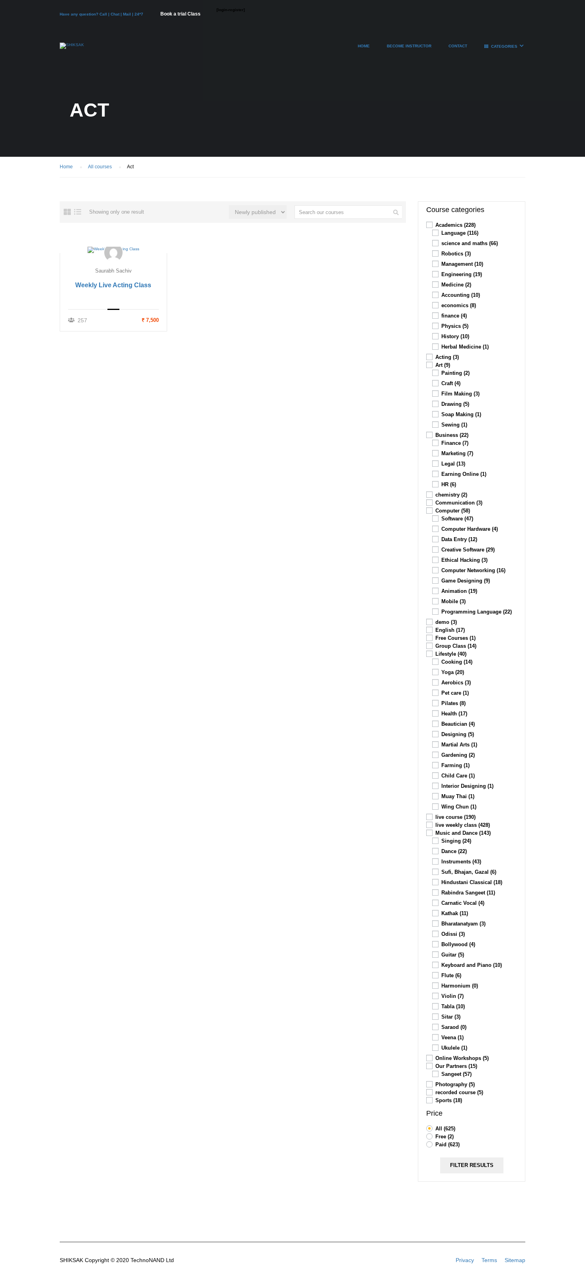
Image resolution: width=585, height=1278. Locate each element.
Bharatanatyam (463, 924)
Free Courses (455, 638)
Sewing (454, 425)
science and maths (469, 243)
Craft (450, 383)
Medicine (456, 285)
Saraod (453, 1027)
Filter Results (471, 1165)
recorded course (459, 1092)
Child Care (458, 776)
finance (454, 316)
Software (457, 519)
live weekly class (462, 825)
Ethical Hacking (464, 560)
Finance (454, 443)
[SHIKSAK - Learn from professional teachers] (72, 50)
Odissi (453, 934)
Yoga (452, 672)
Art (442, 365)
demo (446, 622)
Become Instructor (409, 46)
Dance (454, 851)
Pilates (453, 703)
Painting (455, 373)
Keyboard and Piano (471, 965)
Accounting (460, 295)
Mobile (453, 601)
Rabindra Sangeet (468, 893)
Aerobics (456, 683)
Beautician (458, 724)
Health (454, 714)
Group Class (455, 646)
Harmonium (459, 986)
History (455, 336)
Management (462, 264)
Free (444, 1137)
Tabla (453, 1006)
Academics (455, 225)
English (450, 630)
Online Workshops (462, 1058)
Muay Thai (457, 796)
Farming (455, 765)
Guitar (452, 955)
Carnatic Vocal (462, 903)
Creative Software (468, 550)
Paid (447, 1144)
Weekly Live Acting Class (113, 285)
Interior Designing (467, 786)
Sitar (450, 1017)
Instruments (461, 862)
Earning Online (463, 474)
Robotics (456, 254)
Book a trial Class (180, 14)
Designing (457, 734)
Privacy (465, 1260)
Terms (489, 1260)
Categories (504, 46)
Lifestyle (450, 654)
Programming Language (476, 612)
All (445, 1129)
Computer (452, 511)
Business (451, 435)
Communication (458, 503)
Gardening (458, 755)
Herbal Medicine (465, 347)
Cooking (456, 662)
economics (458, 305)
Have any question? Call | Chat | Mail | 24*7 (102, 14)
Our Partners (456, 1066)
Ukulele (454, 1048)
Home (364, 46)
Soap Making (461, 414)
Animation (459, 591)
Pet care (455, 693)
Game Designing (465, 581)
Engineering (461, 274)
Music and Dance (463, 833)
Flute (451, 975)
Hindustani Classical (471, 882)
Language (459, 233)
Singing (456, 841)
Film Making (460, 394)
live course (455, 817)
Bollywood (458, 944)
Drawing (455, 404)
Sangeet (456, 1074)
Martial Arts (459, 745)
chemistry (451, 495)
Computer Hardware (469, 529)
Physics (454, 326)
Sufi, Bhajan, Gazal (468, 872)
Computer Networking (473, 570)
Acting (447, 357)
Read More (114, 249)
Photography (455, 1084)
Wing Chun (458, 807)
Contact (457, 46)
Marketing (457, 453)
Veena (452, 1037)
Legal (453, 464)
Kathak (454, 913)
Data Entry (459, 539)
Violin (452, 996)
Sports (448, 1100)
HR (448, 484)
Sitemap (515, 1260)
